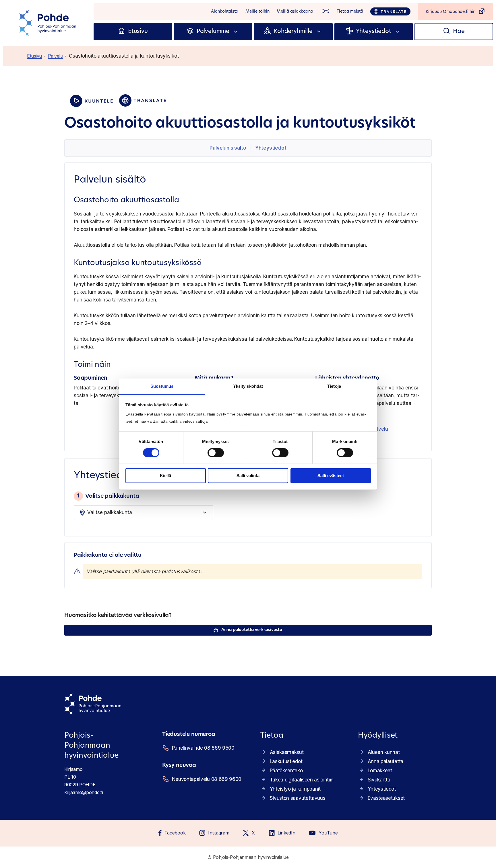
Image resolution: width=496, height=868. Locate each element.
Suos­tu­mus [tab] (162, 385)
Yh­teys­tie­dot (270, 148)
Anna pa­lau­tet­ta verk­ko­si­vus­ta (251, 630)
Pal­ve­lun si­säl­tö (228, 148)
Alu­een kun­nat (384, 752)
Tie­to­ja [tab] (334, 385)
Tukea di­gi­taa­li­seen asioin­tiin (302, 780)
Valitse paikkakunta (108, 495)
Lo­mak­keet (380, 770)
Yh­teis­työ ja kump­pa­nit (295, 789)
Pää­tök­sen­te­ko (286, 770)
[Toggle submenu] (236, 31)
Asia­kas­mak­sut (287, 752)
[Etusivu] (121, 31)
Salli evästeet (330, 475)
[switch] (216, 452)
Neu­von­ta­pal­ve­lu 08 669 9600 (206, 779)
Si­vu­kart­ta (379, 780)
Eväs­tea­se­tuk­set (386, 798)
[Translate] (390, 11)
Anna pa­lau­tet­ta (385, 761)
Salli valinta (248, 475)
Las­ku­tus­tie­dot (286, 761)
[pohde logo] (48, 23)
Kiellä (165, 475)
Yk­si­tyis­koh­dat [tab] (248, 385)
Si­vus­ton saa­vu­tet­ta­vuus (298, 798)
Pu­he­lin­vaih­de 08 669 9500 (203, 748)
